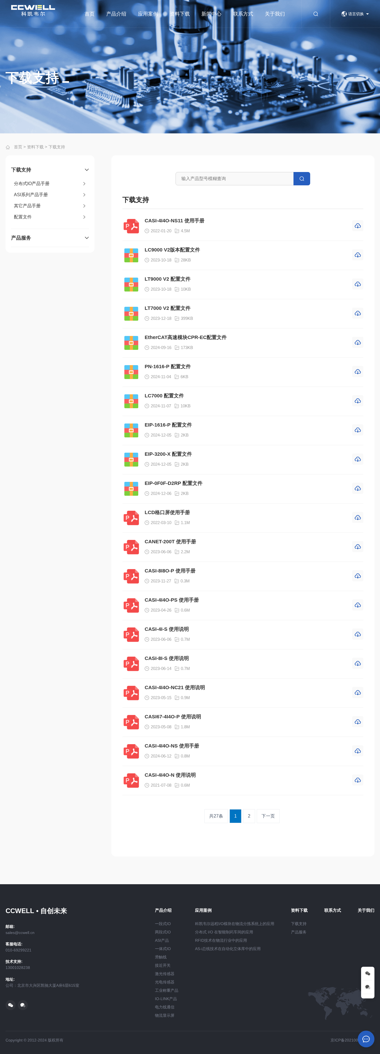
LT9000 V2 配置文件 (168, 279)
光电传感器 (164, 982)
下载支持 (56, 146)
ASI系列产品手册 (31, 194)
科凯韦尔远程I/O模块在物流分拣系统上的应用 (234, 923)
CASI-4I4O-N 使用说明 (170, 775)
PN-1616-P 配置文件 (168, 366)
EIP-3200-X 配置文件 (168, 454)
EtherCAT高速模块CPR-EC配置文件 (186, 337)
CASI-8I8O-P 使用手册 (170, 571)
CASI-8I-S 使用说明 (167, 658)
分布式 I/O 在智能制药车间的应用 (224, 932)
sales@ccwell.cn (20, 932)
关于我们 (275, 14)
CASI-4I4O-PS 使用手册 (172, 600)
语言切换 (356, 14)
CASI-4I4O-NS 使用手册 (172, 746)
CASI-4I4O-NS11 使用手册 (174, 220)
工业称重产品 (166, 990)
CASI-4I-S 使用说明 (167, 629)
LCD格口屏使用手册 (167, 512)
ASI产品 (162, 940)
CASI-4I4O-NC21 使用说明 (175, 687)
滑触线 (161, 957)
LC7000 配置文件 (164, 395)
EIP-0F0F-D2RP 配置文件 (174, 483)
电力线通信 (164, 1007)
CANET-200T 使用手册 (170, 541)
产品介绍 (116, 14)
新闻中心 (211, 14)
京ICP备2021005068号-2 (352, 1040)
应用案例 (148, 14)
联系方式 (243, 14)
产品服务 (21, 238)
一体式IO (163, 948)
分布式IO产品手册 (32, 183)
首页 (90, 14)
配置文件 (23, 217)
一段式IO (163, 923)
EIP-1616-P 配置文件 (168, 425)
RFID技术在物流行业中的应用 (221, 940)
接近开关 (163, 965)
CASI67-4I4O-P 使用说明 (173, 716)
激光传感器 (164, 973)
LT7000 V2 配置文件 (168, 308)
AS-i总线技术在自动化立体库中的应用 (228, 948)
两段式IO (163, 932)
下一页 (268, 816)
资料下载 (180, 14)
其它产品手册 (27, 205)
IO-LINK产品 (166, 998)
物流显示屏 (164, 1015)
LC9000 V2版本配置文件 (172, 250)
